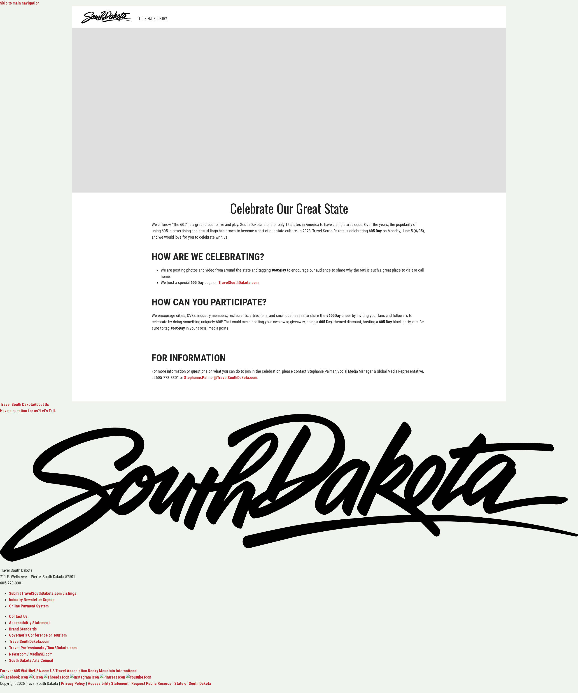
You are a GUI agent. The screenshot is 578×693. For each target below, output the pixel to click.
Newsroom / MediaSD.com (30, 654)
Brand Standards (23, 629)
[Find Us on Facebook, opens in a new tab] (14, 677)
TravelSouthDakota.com (238, 282)
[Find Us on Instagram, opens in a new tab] (84, 677)
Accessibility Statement (29, 622)
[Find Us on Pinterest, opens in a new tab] (112, 677)
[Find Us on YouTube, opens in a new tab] (138, 677)
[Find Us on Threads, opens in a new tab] (56, 677)
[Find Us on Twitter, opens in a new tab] (36, 677)
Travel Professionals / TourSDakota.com (43, 647)
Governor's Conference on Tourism (38, 635)
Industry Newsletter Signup (31, 599)
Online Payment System (29, 606)
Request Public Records (151, 683)
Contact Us (18, 616)
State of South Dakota (192, 683)
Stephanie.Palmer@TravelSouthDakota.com (220, 377)
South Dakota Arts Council (31, 660)
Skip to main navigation (20, 3)
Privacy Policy (73, 683)
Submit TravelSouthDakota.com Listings (42, 593)
